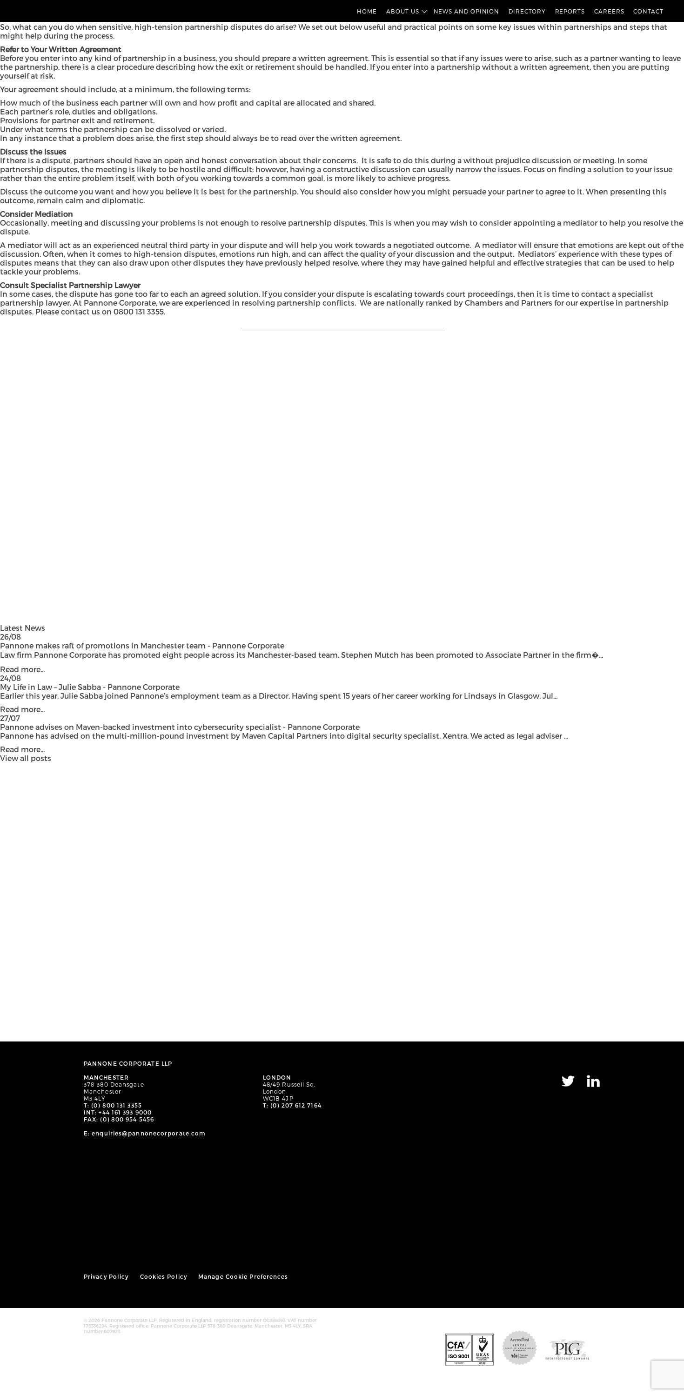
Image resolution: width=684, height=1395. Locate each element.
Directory (527, 11)
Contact (648, 11)
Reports (570, 11)
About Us (402, 11)
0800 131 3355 (139, 311)
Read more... (22, 669)
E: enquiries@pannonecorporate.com (145, 1133)
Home (367, 11)
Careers (609, 11)
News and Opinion (467, 11)
